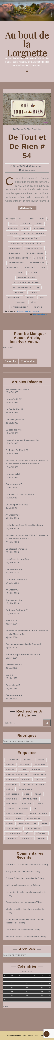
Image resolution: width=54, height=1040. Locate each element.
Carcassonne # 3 (14, 695)
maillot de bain (26, 277)
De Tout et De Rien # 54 (27, 146)
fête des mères (35, 253)
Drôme (10, 789)
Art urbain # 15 (13, 590)
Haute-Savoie (30, 799)
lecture (33, 273)
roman (30, 297)
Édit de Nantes (34, 248)
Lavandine (37, 166)
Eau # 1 (9, 675)
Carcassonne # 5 (14, 600)
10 (5, 987)
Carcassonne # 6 (14, 569)
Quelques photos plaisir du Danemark (23, 644)
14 (34, 987)
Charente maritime (17, 774)
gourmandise (37, 263)
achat (20, 219)
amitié (41, 760)
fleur (38, 794)
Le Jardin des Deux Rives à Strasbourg (24, 525)
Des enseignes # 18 (15, 419)
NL (38, 287)
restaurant (14, 297)
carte (39, 223)
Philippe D (10, 878)
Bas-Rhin (25, 764)
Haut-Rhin (11, 799)
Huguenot (29, 268)
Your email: (8, 347)
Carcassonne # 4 (14, 664)
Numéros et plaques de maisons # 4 (23, 654)
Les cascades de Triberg (17, 389)
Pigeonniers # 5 (13, 685)
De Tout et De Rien (22, 129)
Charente (37, 769)
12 (19, 987)
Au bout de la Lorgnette (27, 43)
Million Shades (41, 1035)
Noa (8, 818)
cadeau (26, 223)
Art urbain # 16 (13, 515)
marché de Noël (39, 813)
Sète (33, 302)
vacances (27, 838)
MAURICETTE (12, 864)
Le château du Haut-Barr (17, 559)
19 (19, 991)
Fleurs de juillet (13, 474)
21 (34, 991)
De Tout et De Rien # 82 (17, 579)
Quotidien (36, 129)
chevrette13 (11, 936)
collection (39, 774)
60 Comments (28, 170)
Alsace (28, 760)
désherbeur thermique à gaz (26, 243)
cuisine (13, 233)
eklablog (14, 253)
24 (5, 995)
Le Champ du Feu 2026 (17, 504)
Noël (19, 818)
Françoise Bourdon (20, 258)
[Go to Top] (47, 1034)
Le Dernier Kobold (14, 409)
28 (34, 995)
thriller (11, 838)
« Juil (5, 1006)
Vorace (38, 307)
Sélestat (41, 833)
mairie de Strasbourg (26, 282)
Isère (40, 804)
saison (21, 302)
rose (42, 297)
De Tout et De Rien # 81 (17, 610)
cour (25, 228)
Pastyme (10, 902)
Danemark (11, 784)
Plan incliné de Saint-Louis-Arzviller (22, 440)
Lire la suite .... (27, 208)
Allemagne (12, 760)
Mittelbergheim (22, 287)
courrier (39, 228)
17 (5, 991)
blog (13, 223)
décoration (25, 789)
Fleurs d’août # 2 (14, 399)
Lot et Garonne (15, 813)
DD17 (8, 929)
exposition (12, 794)
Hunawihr (11, 804)
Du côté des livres (14, 430)
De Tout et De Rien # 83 (17, 450)
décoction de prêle (26, 238)
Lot (36, 809)
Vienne (41, 838)
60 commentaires (40, 314)
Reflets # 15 (11, 620)
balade (10, 764)
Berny (8, 871)
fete (27, 794)
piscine (34, 292)
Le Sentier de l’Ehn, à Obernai (20, 494)
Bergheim (40, 764)
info (43, 268)
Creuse (26, 779)
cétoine (12, 228)
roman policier (27, 823)
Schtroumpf (13, 828)
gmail (40, 258)
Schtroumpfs (33, 828)
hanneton (12, 268)
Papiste (19, 292)
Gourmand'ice (16, 263)
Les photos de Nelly (15, 892)
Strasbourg (13, 833)
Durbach (15, 248)
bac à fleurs (37, 219)
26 (19, 995)
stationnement (19, 307)
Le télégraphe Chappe (16, 549)
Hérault (26, 804)
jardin (19, 273)
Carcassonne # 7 (14, 484)
